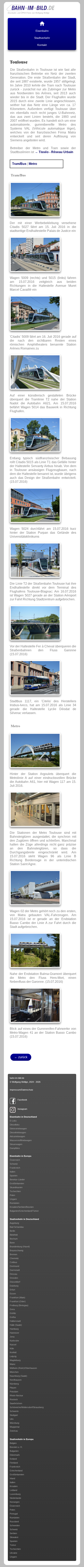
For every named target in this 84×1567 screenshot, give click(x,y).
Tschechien (15, 1191)
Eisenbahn (42, 30)
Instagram (22, 1109)
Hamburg (14, 1329)
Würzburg (14, 1423)
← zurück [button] (20, 1057)
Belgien (13, 1443)
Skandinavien (16, 1187)
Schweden (15, 1525)
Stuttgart (14, 1415)
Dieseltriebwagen (18, 1132)
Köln (12, 1348)
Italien (12, 1171)
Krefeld (13, 1352)
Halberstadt (15, 1321)
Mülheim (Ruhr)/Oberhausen (23, 1368)
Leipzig (13, 1356)
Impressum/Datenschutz (21, 1090)
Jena (12, 1337)
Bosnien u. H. (16, 1447)
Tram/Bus (19, 163)
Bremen (13, 1254)
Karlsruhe (14, 1340)
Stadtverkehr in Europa (21, 1439)
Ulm (11, 1419)
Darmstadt (15, 1270)
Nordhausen (15, 1380)
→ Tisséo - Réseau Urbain (54, 152)
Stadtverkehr (42, 37)
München (14, 1372)
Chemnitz (14, 1258)
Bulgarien (14, 1451)
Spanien (13, 1175)
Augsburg (14, 1223)
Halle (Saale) (16, 1325)
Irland (12, 1478)
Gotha (13, 1317)
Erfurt (12, 1289)
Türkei (13, 1545)
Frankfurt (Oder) (18, 1301)
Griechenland (16, 1470)
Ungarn (13, 1199)
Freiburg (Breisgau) (19, 1305)
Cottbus (13, 1262)
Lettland (13, 1490)
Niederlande (15, 1498)
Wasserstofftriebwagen (21, 1140)
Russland (14, 1521)
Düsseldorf (15, 1282)
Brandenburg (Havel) (20, 1246)
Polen (12, 1195)
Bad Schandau (17, 1227)
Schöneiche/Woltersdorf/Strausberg (27, 1407)
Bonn (12, 1242)
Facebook (22, 1100)
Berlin (12, 1231)
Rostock (14, 1399)
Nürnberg (14, 1384)
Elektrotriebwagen (18, 1128)
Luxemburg (15, 1494)
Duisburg (14, 1286)
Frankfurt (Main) (17, 1297)
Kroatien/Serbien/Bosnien (22, 1207)
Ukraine (13, 1553)
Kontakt (42, 44)
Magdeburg (15, 1360)
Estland (13, 1459)
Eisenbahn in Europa (20, 1156)
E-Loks (13, 1121)
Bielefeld (14, 1235)
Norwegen (15, 1502)
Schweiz (14, 1164)
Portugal (14, 1514)
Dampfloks (15, 1148)
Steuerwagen (16, 1144)
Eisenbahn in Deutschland (23, 1117)
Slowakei (14, 1537)
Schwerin (14, 1411)
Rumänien (14, 1203)
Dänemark (15, 1455)
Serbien (13, 1533)
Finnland (14, 1463)
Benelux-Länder (17, 1179)
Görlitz (13, 1313)
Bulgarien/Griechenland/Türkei (24, 1211)
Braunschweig (16, 1250)
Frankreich (15, 1168)
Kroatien (14, 1486)
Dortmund (14, 1266)
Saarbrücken (16, 1403)
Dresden (14, 1278)
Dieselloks (15, 1124)
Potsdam (14, 1391)
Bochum (14, 1239)
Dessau (13, 1274)
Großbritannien (17, 1183)
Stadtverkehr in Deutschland (24, 1219)
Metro (33, 163)
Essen (13, 1293)
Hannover (14, 1333)
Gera (12, 1309)
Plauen (13, 1387)
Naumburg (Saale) (18, 1376)
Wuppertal (14, 1427)
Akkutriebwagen (17, 1136)
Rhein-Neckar (16, 1395)
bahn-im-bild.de (17, 1078)
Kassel (13, 1344)
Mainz (12, 1364)
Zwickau (14, 1431)
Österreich (15, 1160)
